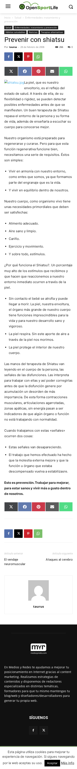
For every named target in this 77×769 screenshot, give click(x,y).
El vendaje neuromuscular (14, 562)
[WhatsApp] (38, 56)
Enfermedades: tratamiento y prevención (36, 27)
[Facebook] (8, 56)
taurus (13, 47)
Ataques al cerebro (59, 559)
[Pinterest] (28, 56)
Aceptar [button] (52, 763)
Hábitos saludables (15, 32)
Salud (18, 17)
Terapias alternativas (52, 32)
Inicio (7, 17)
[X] (18, 56)
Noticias (33, 32)
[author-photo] (38, 600)
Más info (67, 763)
